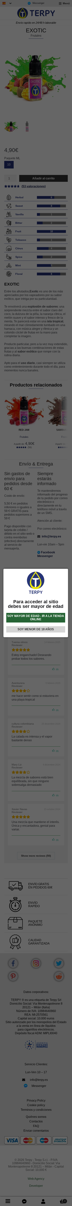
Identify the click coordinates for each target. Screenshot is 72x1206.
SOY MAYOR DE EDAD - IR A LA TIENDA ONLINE (35, 617)
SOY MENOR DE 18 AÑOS (36, 629)
